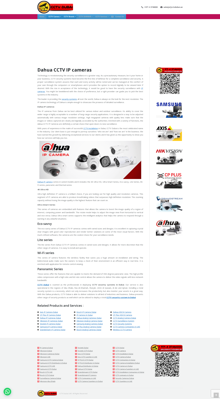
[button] (7, 391)
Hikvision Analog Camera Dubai (89, 321)
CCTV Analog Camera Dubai (124, 318)
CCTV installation (90, 128)
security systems (69, 99)
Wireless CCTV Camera (122, 329)
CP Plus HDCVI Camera (122, 315)
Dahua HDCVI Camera (122, 312)
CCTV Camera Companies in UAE (126, 327)
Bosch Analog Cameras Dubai (89, 329)
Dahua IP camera (44, 182)
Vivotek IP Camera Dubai (50, 324)
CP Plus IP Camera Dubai (50, 315)
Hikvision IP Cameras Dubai (51, 321)
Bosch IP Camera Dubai (86, 312)
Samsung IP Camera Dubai (51, 327)
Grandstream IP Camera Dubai (52, 329)
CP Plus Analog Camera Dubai (89, 327)
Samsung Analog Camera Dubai (90, 324)
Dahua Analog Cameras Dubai (89, 318)
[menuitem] (41, 16)
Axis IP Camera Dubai (49, 312)
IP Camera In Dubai (85, 315)
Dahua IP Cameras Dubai (50, 318)
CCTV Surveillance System (123, 321)
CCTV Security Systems (122, 324)
